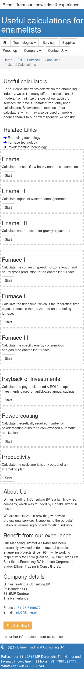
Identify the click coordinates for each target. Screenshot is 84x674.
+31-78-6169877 (28, 607)
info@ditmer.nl (26, 612)
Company (31, 50)
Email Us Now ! (18, 625)
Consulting (52, 59)
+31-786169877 (62, 661)
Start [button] (8, 175)
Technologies (23, 42)
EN (20, 59)
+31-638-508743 (31, 665)
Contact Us (56, 50)
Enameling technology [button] (23, 137)
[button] (4, 42)
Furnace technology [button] (22, 142)
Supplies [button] (68, 42)
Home (8, 59)
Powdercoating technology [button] (27, 147)
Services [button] (49, 42)
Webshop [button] (10, 50)
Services (33, 59)
